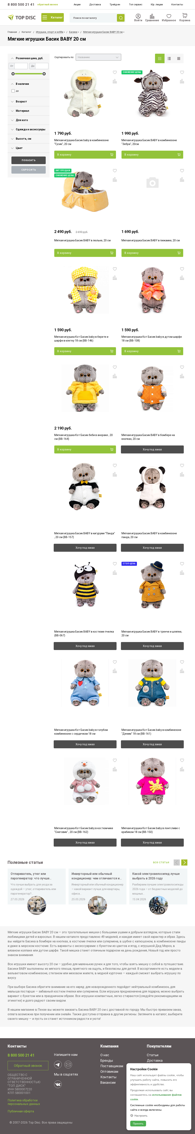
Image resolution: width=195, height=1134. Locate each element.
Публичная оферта (21, 1111)
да (17, 90)
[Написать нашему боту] (58, 1064)
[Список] (169, 58)
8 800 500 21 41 (21, 4)
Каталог (57, 17)
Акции (77, 4)
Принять (138, 1123)
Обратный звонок (28, 1066)
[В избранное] (115, 72)
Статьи (152, 1055)
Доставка (95, 4)
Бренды (106, 1060)
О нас (104, 1055)
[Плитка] (160, 58)
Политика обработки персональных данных (24, 1102)
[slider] (13, 74)
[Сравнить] (115, 81)
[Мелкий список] (179, 58)
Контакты (177, 4)
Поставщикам (111, 1066)
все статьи (161, 862)
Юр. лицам (157, 4)
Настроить (140, 1115)
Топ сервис (135, 4)
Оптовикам (109, 1071)
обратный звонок (47, 4)
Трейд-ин (114, 4)
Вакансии (108, 1082)
